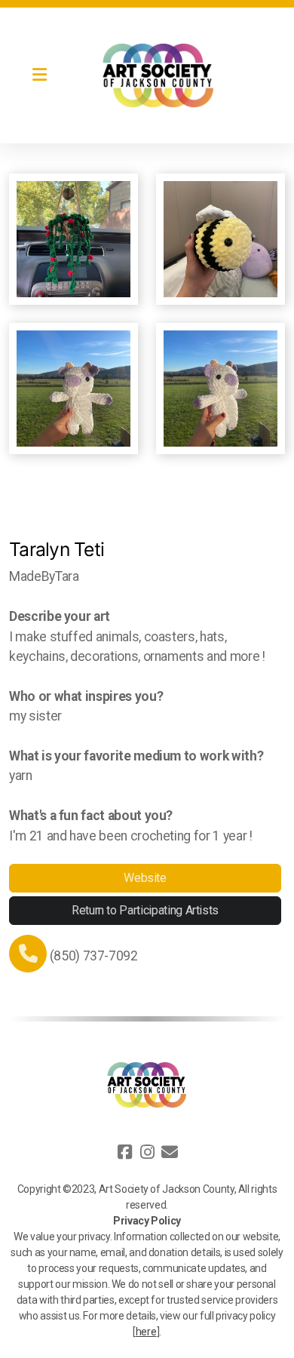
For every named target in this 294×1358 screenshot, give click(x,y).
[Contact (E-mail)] (169, 1152)
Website (145, 878)
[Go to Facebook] (124, 1152)
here (146, 1332)
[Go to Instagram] (147, 1152)
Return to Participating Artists (145, 910)
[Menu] (39, 75)
